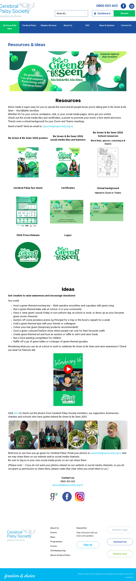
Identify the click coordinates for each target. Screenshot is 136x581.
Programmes (56, 542)
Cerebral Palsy (29, 25)
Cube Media (119, 574)
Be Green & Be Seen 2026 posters (28, 138)
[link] (132, 6)
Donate (124, 13)
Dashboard (104, 13)
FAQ (87, 25)
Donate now (120, 553)
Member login (120, 529)
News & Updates (106, 25)
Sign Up (88, 544)
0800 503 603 (107, 5)
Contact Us (126, 25)
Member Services (48, 25)
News (52, 537)
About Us (68, 25)
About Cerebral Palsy (60, 555)
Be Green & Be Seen (9, 27)
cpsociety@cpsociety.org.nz (57, 126)
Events (53, 532)
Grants (53, 546)
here (16, 413)
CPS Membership (58, 551)
